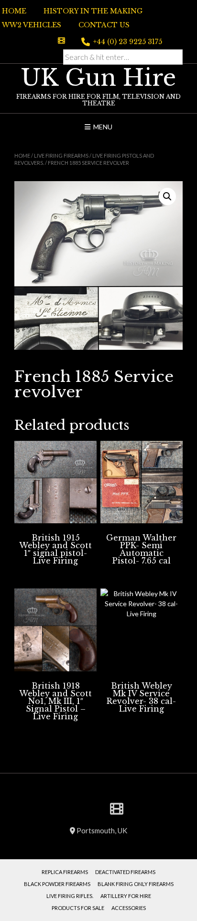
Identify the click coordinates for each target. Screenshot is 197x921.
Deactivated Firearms (125, 872)
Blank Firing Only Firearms (136, 884)
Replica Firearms (65, 872)
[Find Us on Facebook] (49, 40)
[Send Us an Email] (38, 40)
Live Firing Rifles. (69, 896)
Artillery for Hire (125, 896)
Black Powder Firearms (57, 884)
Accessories (128, 908)
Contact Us (104, 25)
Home (14, 11)
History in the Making (93, 11)
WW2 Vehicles (31, 25)
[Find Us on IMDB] (61, 40)
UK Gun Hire (98, 77)
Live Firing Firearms (61, 155)
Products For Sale (78, 908)
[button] (167, 196)
